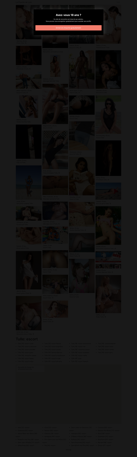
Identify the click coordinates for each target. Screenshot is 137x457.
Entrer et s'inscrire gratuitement (68, 28)
